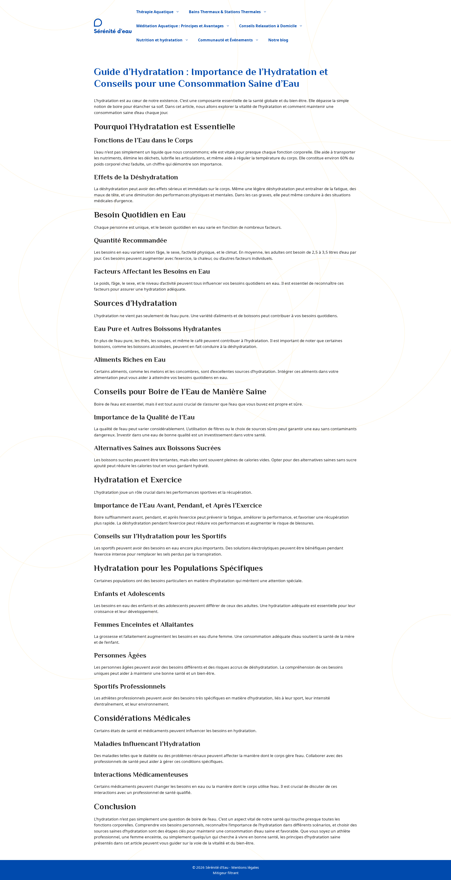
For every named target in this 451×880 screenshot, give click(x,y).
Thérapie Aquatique (154, 11)
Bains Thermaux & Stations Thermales (225, 11)
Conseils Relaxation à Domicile (268, 25)
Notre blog (278, 40)
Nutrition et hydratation (159, 40)
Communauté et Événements (225, 40)
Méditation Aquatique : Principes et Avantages (180, 25)
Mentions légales (245, 867)
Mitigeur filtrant (225, 872)
